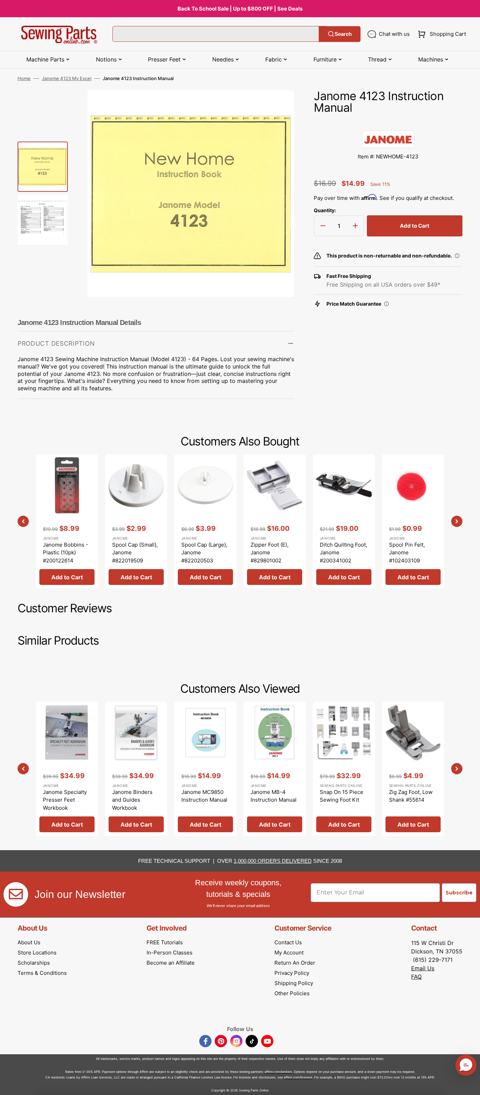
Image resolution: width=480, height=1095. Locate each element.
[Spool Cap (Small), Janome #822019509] (136, 521)
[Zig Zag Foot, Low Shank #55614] (413, 769)
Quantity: (325, 210)
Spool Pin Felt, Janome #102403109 (407, 552)
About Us (29, 942)
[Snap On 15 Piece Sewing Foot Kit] (344, 769)
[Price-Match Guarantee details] (386, 303)
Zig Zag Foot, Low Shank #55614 (411, 796)
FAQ (416, 976)
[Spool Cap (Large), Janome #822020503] (205, 521)
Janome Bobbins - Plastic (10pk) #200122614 (65, 552)
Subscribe (459, 892)
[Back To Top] (469, 1084)
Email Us (422, 968)
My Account (289, 952)
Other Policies (292, 993)
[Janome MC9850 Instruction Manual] (205, 769)
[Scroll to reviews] (388, 123)
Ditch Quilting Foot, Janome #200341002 (343, 552)
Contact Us (288, 942)
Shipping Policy (293, 983)
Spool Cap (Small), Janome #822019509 (135, 552)
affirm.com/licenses (298, 1077)
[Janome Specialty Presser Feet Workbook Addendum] (67, 769)
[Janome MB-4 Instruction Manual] (275, 769)
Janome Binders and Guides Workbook (132, 800)
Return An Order (294, 962)
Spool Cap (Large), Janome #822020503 (204, 552)
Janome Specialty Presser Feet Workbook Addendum (65, 804)
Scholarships (34, 962)
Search (343, 34)
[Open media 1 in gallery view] (278, 106)
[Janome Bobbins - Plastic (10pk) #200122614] (67, 521)
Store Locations (37, 952)
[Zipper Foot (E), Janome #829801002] (275, 521)
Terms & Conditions (42, 973)
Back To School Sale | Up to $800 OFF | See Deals (240, 8)
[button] (440, 34)
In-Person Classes (170, 952)
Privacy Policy (291, 973)
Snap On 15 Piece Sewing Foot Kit (341, 796)
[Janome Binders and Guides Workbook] (136, 769)
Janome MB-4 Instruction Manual (274, 796)
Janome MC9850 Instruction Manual (204, 796)
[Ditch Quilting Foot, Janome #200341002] (344, 521)
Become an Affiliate (171, 962)
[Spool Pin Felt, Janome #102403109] (413, 521)
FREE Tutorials (165, 942)
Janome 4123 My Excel (66, 78)
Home (24, 78)
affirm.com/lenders (278, 1072)
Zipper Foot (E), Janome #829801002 (269, 552)
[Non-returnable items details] (457, 255)
